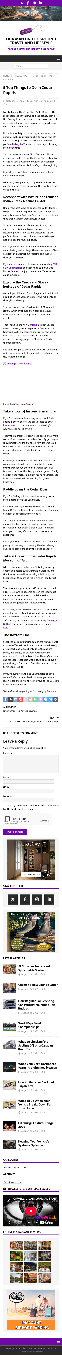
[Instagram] (34, 3)
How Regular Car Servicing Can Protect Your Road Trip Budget (36, 1005)
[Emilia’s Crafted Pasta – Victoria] (44, 1278)
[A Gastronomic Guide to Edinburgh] (16, 1278)
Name (6, 777)
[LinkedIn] (40, 3)
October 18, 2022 (15, 101)
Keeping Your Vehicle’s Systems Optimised (33, 1143)
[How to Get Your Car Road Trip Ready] (9, 1085)
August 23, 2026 (29, 1013)
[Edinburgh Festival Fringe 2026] (9, 1126)
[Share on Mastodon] (40, 699)
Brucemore (9, 425)
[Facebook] (28, 3)
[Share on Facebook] (5, 699)
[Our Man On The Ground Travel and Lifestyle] (31, 19)
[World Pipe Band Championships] (9, 1026)
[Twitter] (21, 3)
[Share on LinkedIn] (15, 699)
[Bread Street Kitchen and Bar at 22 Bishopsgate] (44, 1256)
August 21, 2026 (29, 1131)
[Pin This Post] (20, 699)
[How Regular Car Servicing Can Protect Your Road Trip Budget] (9, 1004)
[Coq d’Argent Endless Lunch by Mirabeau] (44, 1267)
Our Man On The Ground (42, 101)
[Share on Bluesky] (50, 699)
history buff (18, 144)
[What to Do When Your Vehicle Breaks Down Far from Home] (9, 1104)
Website (7, 796)
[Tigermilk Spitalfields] (16, 1267)
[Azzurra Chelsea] (30, 1267)
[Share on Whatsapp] (35, 699)
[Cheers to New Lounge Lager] (9, 988)
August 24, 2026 (29, 974)
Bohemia (32, 325)
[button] (57, 58)
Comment (8, 753)
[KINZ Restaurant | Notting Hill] (44, 1245)
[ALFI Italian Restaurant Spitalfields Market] (9, 969)
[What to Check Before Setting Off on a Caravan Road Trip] (9, 1044)
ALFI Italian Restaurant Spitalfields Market (34, 968)
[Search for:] (31, 66)
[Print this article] (30, 699)
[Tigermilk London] (30, 1278)
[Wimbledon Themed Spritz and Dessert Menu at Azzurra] (16, 1256)
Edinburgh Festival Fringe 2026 (36, 1125)
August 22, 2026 (29, 1053)
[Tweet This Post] (10, 699)
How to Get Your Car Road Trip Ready (36, 1084)
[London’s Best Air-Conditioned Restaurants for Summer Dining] (30, 1256)
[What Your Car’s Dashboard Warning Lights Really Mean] (9, 1067)
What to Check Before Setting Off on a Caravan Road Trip (35, 1045)
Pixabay (29, 404)
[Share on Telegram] (45, 699)
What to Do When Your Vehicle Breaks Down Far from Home (35, 1104)
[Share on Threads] (55, 699)
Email (6, 787)
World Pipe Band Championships (29, 1025)
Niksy (16, 404)
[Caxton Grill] (30, 1245)
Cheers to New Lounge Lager (38, 984)
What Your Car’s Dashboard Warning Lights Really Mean (37, 1066)
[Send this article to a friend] (25, 699)
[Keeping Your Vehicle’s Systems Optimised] (9, 1144)
